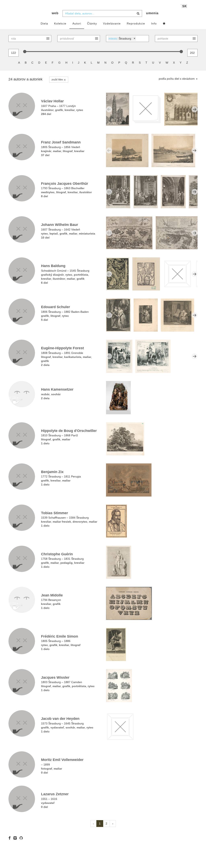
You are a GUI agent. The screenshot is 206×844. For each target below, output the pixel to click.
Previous (109, 109)
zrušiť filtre (58, 79)
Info (154, 23)
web (55, 13)
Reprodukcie (136, 23)
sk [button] (184, 6)
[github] (22, 838)
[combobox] (102, 13)
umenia (152, 13)
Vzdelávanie (112, 23)
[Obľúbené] (164, 23)
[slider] (24, 51)
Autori (76, 23)
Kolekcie (60, 23)
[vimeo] (16, 838)
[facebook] (10, 838)
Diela (44, 23)
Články (92, 23)
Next (195, 109)
